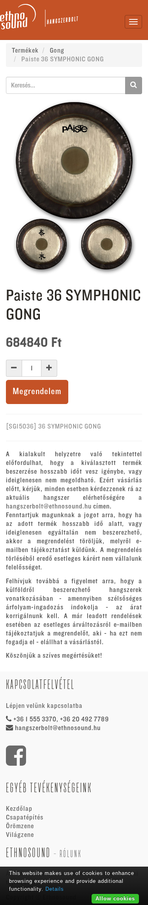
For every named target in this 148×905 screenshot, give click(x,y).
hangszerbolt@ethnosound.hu (49, 506)
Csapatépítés (24, 817)
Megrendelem (37, 391)
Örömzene (20, 826)
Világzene (20, 835)
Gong (57, 50)
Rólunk (71, 854)
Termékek (25, 50)
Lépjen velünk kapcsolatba (44, 706)
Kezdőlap (19, 808)
